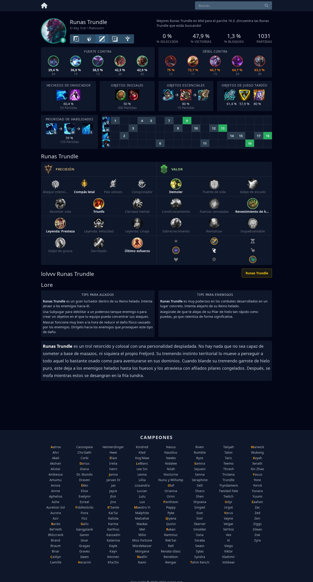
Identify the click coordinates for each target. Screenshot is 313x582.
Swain (199, 546)
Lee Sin (142, 469)
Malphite (142, 513)
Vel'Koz (228, 529)
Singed (199, 507)
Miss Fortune (142, 540)
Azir (56, 518)
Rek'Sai (170, 540)
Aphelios (55, 496)
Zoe (257, 535)
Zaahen (257, 502)
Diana (84, 469)
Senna (200, 474)
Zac (257, 507)
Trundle (228, 480)
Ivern (113, 469)
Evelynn (85, 496)
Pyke (170, 513)
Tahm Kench (199, 562)
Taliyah (228, 447)
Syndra (199, 557)
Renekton (171, 557)
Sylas (200, 551)
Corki (84, 458)
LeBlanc (142, 463)
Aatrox (56, 447)
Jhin (113, 496)
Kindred (142, 447)
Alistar (55, 469)
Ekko (84, 485)
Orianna (171, 491)
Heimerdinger (113, 447)
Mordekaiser (142, 546)
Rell (171, 546)
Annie (55, 491)
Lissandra (142, 485)
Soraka (200, 540)
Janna (113, 474)
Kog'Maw (142, 458)
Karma (113, 524)
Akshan (55, 463)
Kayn (113, 551)
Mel (142, 529)
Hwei (113, 452)
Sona (199, 535)
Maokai (142, 524)
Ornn (171, 496)
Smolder (199, 529)
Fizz (84, 518)
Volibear (228, 562)
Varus (228, 513)
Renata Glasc (171, 551)
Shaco (199, 491)
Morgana (142, 551)
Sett (200, 485)
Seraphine (200, 480)
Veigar (228, 524)
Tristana (228, 474)
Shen (200, 496)
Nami (142, 562)
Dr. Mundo (85, 474)
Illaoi (113, 458)
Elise (84, 491)
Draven (84, 480)
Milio (142, 535)
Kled (142, 452)
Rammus (171, 535)
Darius (85, 463)
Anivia (55, 485)
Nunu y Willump (170, 480)
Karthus (113, 529)
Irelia (113, 463)
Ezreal (84, 502)
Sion (199, 513)
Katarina (113, 540)
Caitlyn (55, 557)
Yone (257, 480)
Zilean (257, 529)
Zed (257, 513)
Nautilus (170, 452)
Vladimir (228, 557)
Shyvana (199, 502)
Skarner (200, 524)
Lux (142, 502)
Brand (55, 540)
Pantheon (170, 502)
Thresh (228, 469)
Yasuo (257, 474)
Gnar (84, 540)
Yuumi (257, 496)
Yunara (257, 491)
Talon (228, 452)
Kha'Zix (113, 562)
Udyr (228, 502)
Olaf (171, 485)
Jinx (113, 502)
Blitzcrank (55, 535)
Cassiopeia (84, 447)
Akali (55, 458)
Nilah (171, 469)
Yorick (257, 485)
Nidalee (171, 463)
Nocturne (171, 474)
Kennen (113, 557)
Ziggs (257, 524)
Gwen (84, 557)
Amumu (55, 480)
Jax (113, 485)
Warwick (257, 447)
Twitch (228, 496)
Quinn (171, 524)
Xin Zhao (257, 469)
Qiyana (170, 518)
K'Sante (113, 507)
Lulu (142, 496)
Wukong (257, 452)
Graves (84, 551)
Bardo (55, 524)
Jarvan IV (113, 480)
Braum (55, 546)
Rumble (200, 452)
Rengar (170, 562)
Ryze (199, 458)
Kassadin (113, 535)
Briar (55, 551)
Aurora (55, 513)
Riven (199, 447)
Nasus (171, 447)
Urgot (228, 507)
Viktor (228, 551)
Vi (228, 540)
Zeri (257, 518)
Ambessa (56, 474)
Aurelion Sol (55, 507)
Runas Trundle (257, 273)
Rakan (171, 529)
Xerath (257, 463)
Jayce (113, 491)
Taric (228, 458)
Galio (84, 524)
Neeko (171, 458)
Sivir (199, 518)
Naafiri (142, 557)
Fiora (84, 513)
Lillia (142, 480)
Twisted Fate (228, 491)
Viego (228, 546)
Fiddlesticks (84, 507)
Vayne (228, 518)
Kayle (113, 546)
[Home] (44, 5)
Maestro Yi (142, 507)
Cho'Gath (84, 452)
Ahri (55, 452)
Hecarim (84, 562)
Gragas (84, 546)
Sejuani (200, 469)
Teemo (228, 463)
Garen (84, 535)
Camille (55, 562)
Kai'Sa (113, 513)
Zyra (257, 540)
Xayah (257, 458)
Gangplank (84, 529)
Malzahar (142, 518)
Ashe (55, 502)
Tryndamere (228, 485)
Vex (228, 535)
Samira (199, 463)
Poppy (171, 507)
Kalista (113, 518)
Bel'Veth (55, 529)
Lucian (142, 491)
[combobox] (233, 5)
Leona (142, 474)
